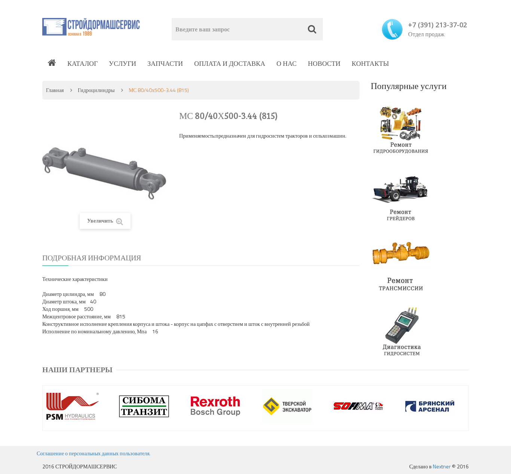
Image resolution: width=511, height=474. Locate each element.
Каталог (82, 63)
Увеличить (100, 220)
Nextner (442, 466)
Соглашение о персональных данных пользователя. (93, 453)
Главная (55, 90)
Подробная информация (91, 257)
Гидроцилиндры (96, 90)
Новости (324, 63)
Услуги (122, 63)
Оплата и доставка (229, 63)
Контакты (370, 63)
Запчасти (165, 63)
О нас (286, 63)
